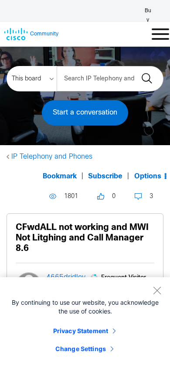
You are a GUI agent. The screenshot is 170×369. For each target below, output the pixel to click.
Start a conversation (85, 112)
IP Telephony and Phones (51, 156)
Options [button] (147, 176)
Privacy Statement (80, 330)
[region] (85, 323)
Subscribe (105, 176)
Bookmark (60, 176)
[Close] (157, 290)
